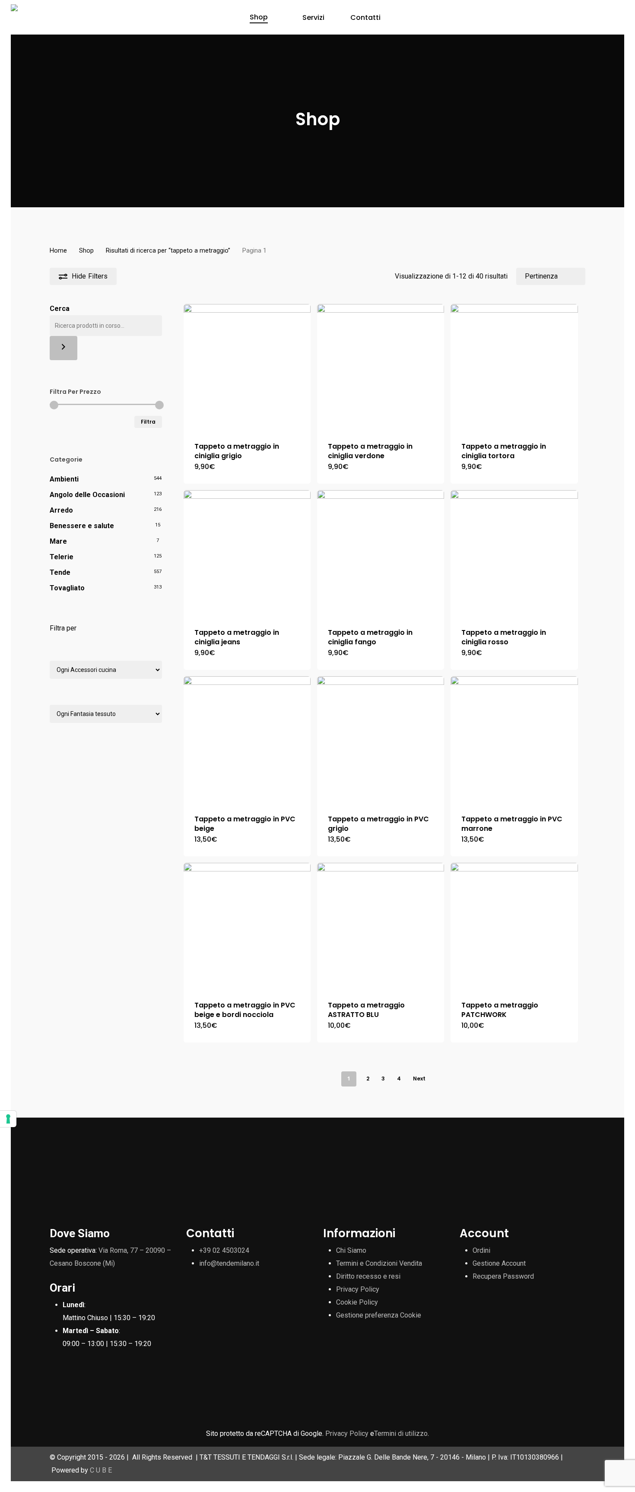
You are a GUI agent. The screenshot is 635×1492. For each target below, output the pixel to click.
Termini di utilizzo (401, 1433)
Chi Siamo (351, 1250)
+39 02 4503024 (224, 1250)
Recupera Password (503, 1276)
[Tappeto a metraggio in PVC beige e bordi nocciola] (247, 926)
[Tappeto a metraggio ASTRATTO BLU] (380, 926)
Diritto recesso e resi (368, 1276)
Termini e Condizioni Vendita (379, 1263)
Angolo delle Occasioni (87, 495)
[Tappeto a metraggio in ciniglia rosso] (514, 553)
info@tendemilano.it (229, 1263)
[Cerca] (63, 348)
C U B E (101, 1470)
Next (419, 1078)
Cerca (60, 308)
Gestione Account (499, 1263)
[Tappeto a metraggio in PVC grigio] (380, 739)
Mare (58, 541)
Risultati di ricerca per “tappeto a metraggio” (168, 250)
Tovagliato (67, 588)
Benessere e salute (82, 526)
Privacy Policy (357, 1289)
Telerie (61, 557)
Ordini (481, 1250)
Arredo (61, 510)
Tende (60, 572)
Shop (86, 250)
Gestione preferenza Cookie (378, 1315)
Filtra (148, 421)
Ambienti (64, 479)
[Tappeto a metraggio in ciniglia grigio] (247, 367)
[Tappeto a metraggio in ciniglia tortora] (514, 367)
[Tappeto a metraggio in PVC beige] (247, 739)
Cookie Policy (357, 1302)
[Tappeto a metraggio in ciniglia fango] (380, 553)
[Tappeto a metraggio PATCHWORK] (514, 926)
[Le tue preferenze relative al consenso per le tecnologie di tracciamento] (8, 1119)
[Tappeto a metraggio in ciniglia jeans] (247, 553)
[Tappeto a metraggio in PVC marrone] (514, 739)
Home (58, 250)
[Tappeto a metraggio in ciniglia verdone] (380, 367)
